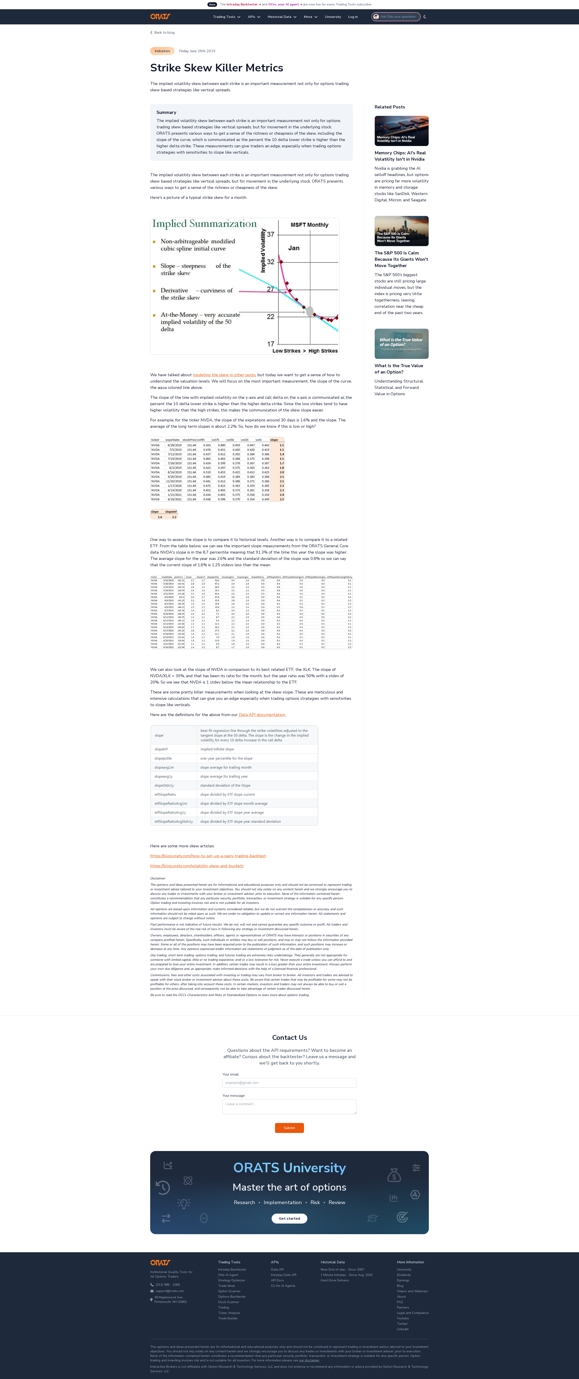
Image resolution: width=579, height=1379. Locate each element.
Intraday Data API (283, 1275)
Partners (403, 1307)
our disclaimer (309, 1360)
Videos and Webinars (412, 1291)
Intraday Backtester (242, 4)
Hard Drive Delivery (335, 1280)
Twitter (402, 1324)
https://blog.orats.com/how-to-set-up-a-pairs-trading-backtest (208, 856)
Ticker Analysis (229, 1313)
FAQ (400, 1302)
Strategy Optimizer (231, 1280)
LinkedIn (403, 1329)
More (308, 16)
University (333, 16)
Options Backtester (232, 1296)
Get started (289, 1218)
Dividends (404, 1275)
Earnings (403, 1280)
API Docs (277, 1280)
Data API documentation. (262, 714)
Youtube (403, 1318)
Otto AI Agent (228, 1275)
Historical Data (279, 16)
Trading (223, 1307)
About (401, 1296)
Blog (400, 1286)
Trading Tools (224, 16)
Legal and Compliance (413, 1313)
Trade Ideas (226, 1286)
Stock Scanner (228, 1302)
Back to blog (164, 32)
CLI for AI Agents (283, 1286)
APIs (251, 16)
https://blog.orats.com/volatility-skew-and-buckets (197, 866)
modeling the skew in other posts (224, 375)
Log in (353, 16)
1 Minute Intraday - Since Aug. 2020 (347, 1275)
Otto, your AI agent (283, 4)
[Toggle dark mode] (425, 17)
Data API (277, 1269)
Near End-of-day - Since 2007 (342, 1269)
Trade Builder (228, 1318)
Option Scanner (229, 1291)
